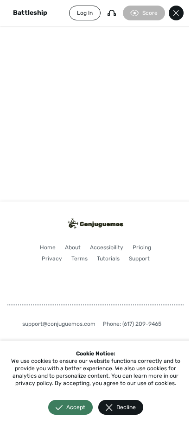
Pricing (142, 247)
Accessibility (106, 247)
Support (139, 258)
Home (48, 247)
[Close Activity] (176, 13)
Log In (85, 13)
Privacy (52, 258)
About (73, 247)
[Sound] (111, 13)
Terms (79, 258)
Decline (126, 407)
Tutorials (108, 258)
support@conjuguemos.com (59, 324)
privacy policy (33, 383)
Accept (75, 407)
